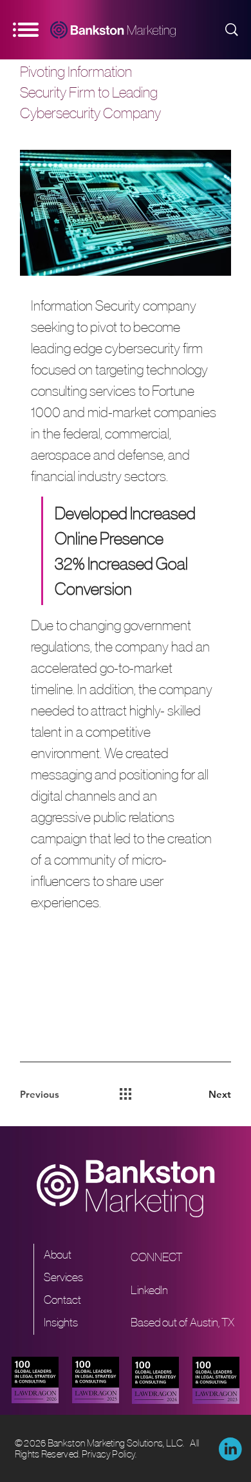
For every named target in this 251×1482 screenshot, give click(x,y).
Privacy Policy (108, 1453)
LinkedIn (149, 1290)
